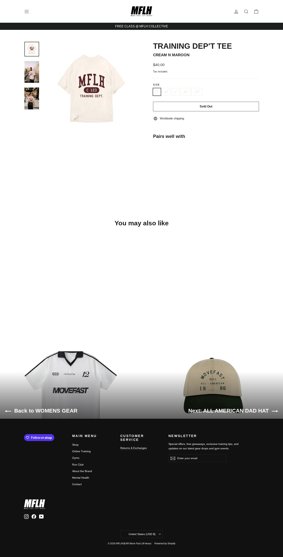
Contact (77, 484)
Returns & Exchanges (133, 448)
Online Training (81, 451)
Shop (75, 444)
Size (156, 84)
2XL (197, 91)
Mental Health (80, 477)
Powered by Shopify (164, 543)
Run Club (78, 464)
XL (185, 91)
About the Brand (82, 471)
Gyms (75, 457)
